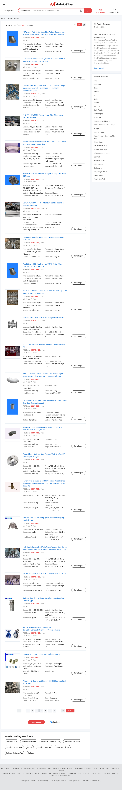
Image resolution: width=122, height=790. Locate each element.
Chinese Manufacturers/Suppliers (35, 768)
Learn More (99, 68)
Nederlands (72, 773)
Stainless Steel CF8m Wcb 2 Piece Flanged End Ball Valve (43, 317)
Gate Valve (98, 168)
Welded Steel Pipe (100, 149)
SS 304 (29, 747)
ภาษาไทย (107, 773)
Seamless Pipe (11, 741)
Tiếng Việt (54, 775)
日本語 (94, 773)
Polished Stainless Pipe (14, 753)
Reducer (97, 106)
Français (36, 773)
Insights (61, 771)
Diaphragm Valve (100, 171)
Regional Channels (92, 768)
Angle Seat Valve (100, 179)
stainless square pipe (72, 741)
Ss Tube (31, 753)
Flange (96, 128)
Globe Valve (98, 175)
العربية (80, 773)
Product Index (104, 768)
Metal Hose (98, 142)
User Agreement (74, 781)
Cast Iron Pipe (99, 132)
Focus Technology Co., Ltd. (45, 781)
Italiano (55, 773)
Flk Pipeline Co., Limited (102, 24)
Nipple (96, 91)
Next (70, 710)
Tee (95, 95)
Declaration (85, 781)
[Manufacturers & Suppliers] (61, 4)
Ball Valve (97, 157)
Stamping (97, 117)
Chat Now (56, 722)
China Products (17, 768)
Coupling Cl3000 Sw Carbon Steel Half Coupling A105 (42, 654)
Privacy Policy (96, 781)
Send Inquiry (78, 51)
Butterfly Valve (99, 160)
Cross (96, 88)
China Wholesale (53, 768)
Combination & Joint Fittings (104, 125)
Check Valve (98, 164)
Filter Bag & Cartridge (102, 153)
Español (19, 773)
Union (96, 99)
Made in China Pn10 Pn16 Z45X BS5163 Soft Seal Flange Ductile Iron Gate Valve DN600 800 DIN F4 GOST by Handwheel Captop (44, 88)
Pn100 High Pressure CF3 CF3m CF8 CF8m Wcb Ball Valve (44, 574)
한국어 (87, 773)
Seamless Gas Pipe (44, 747)
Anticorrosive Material (102, 121)
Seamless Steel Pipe (29, 741)
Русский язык (46, 773)
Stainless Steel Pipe (101, 146)
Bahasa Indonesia (65, 775)
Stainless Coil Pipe (62, 747)
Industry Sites (78, 768)
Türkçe (114, 773)
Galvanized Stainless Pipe (50, 741)
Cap (95, 80)
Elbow (96, 102)
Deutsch (63, 773)
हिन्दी (99, 773)
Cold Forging (99, 110)
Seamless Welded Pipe (14, 747)
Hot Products (5, 768)
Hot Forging (98, 114)
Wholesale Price (67, 768)
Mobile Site (115, 768)
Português (28, 773)
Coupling (97, 84)
